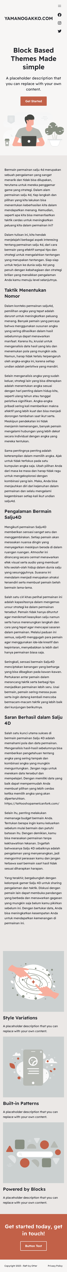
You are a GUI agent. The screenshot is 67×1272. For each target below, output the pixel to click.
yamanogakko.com (28, 18)
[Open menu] (59, 6)
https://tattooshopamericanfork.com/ (31, 803)
